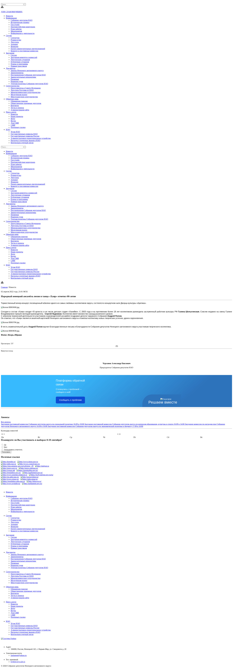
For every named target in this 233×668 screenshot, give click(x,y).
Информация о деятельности (22, 33)
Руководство (16, 40)
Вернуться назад (7, 351)
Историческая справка (20, 22)
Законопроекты (17, 73)
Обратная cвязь (12, 99)
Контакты (15, 105)
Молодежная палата (19, 95)
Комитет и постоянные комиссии (24, 51)
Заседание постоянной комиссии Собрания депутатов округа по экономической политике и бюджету (95, 426)
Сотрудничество (12, 86)
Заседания (10, 53)
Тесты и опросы (17, 108)
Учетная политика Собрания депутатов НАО (29, 84)
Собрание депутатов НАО (21, 20)
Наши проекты (17, 116)
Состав (9, 35)
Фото (13, 119)
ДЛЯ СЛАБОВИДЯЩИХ (11, 12)
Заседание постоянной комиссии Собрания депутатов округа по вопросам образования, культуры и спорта (134, 424)
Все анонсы (6, 422)
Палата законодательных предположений (28, 49)
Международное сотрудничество (24, 97)
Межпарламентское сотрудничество (25, 92)
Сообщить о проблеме (70, 400)
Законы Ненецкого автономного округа (27, 70)
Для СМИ (15, 123)
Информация (11, 18)
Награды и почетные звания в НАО (25, 140)
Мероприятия (16, 31)
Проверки (15, 79)
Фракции (14, 46)
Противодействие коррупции (23, 27)
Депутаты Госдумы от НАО (22, 90)
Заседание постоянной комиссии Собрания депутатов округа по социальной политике (42, 424)
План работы (16, 29)
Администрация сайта (20, 110)
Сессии (14, 55)
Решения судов (17, 81)
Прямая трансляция (19, 66)
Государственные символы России (25, 136)
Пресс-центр (11, 112)
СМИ (13, 125)
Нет (5, 447)
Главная (4, 287)
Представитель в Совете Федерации (26, 88)
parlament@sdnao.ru (19, 655)
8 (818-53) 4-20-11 (18, 662)
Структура (15, 38)
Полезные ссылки (18, 127)
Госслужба (15, 25)
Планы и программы (19, 64)
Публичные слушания (20, 62)
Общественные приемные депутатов (26, 103)
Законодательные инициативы (23, 77)
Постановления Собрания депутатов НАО (28, 75)
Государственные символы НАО (24, 134)
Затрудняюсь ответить (13, 450)
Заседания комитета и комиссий (24, 57)
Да (5, 445)
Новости (9, 16)
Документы (10, 68)
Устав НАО (15, 132)
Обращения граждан (19, 101)
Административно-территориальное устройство (31, 138)
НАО (8, 130)
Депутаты (15, 42)
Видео (13, 121)
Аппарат (14, 44)
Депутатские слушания (20, 60)
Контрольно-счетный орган (22, 143)
